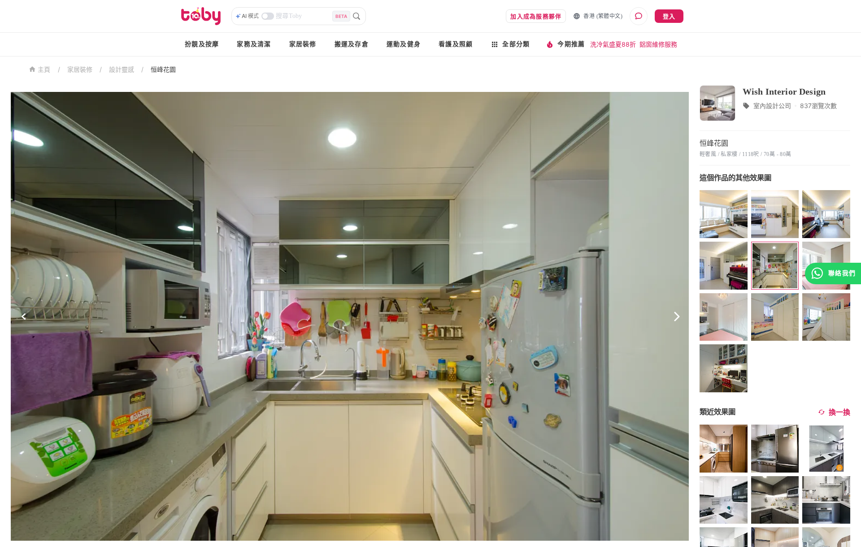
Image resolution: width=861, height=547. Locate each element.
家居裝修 (303, 44)
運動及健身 (404, 44)
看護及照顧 (456, 44)
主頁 (44, 69)
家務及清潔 (254, 44)
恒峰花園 (163, 69)
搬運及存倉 (352, 44)
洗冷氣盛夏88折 (613, 44)
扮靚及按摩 (202, 44)
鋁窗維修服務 (658, 44)
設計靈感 (121, 69)
